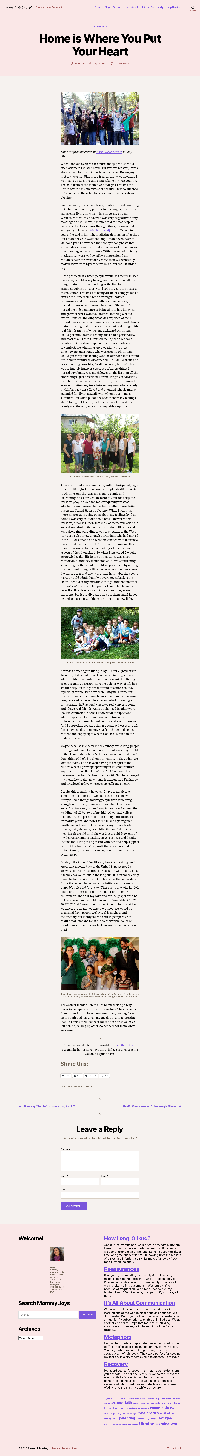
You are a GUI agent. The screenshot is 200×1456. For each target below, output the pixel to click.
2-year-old (108, 1399)
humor (155, 1408)
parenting (127, 1418)
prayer (154, 1418)
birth (137, 1399)
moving (107, 1418)
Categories (119, 7)
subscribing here (123, 1045)
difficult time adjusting (102, 230)
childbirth (166, 1399)
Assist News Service (109, 152)
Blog (107, 7)
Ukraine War (166, 1424)
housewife (145, 1408)
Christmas (176, 1399)
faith (128, 1402)
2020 (117, 1399)
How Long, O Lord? (127, 1238)
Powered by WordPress (65, 1448)
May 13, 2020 (100, 63)
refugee (165, 1418)
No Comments (121, 63)
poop (147, 1419)
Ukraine (88, 1086)
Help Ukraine (174, 7)
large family (116, 1414)
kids (165, 1407)
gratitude (155, 1403)
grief (163, 1403)
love (124, 1414)
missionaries (77, 1086)
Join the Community (152, 7)
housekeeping (133, 1408)
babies (123, 1398)
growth (170, 1403)
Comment (66, 1149)
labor (106, 1413)
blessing (143, 1399)
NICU (115, 1419)
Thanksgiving (116, 1425)
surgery (107, 1425)
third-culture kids (130, 1425)
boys (158, 1398)
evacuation (117, 1402)
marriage (131, 1413)
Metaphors (117, 1337)
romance (176, 1419)
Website (64, 1189)
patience (140, 1419)
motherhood (167, 1413)
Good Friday (145, 1403)
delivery (107, 1403)
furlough (136, 1403)
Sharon (81, 63)
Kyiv (172, 1408)
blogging (151, 1399)
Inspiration (100, 26)
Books (98, 7)
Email (104, 1176)
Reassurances (121, 1269)
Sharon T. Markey (38, 1448)
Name (64, 1176)
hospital (109, 1408)
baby (131, 1398)
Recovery (116, 1364)
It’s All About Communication (139, 1303)
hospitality (119, 1408)
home (67, 1086)
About (134, 7)
